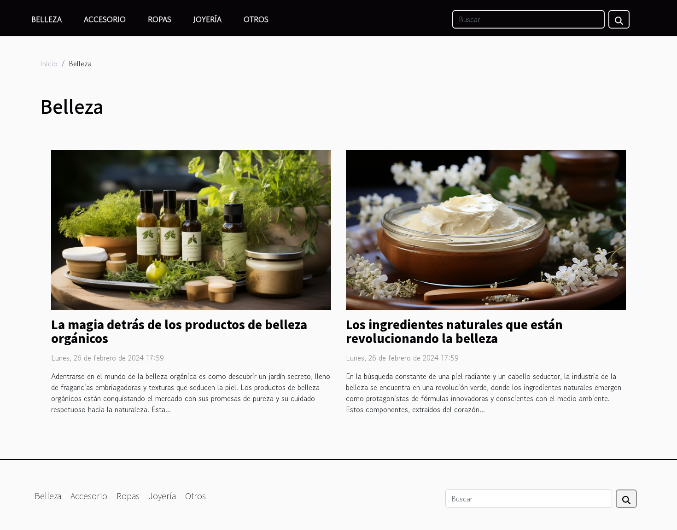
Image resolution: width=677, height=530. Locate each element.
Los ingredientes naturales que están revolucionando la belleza (454, 331)
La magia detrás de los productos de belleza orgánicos (179, 331)
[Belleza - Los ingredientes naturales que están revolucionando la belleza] (486, 228)
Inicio (49, 63)
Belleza (46, 19)
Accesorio (105, 19)
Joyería (207, 19)
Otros (256, 19)
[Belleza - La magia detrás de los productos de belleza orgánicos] (191, 228)
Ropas (159, 19)
